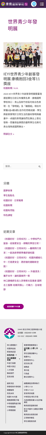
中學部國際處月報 (14, 403)
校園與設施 (11, 348)
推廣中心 (27, 357)
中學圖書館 (11, 407)
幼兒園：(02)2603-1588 (27, 333)
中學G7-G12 (29, 390)
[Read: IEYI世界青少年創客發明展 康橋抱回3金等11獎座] (23, 55)
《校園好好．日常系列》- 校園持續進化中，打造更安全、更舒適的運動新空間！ (22, 262)
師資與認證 (11, 352)
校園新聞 (7, 88)
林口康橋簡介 (12, 345)
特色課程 (7, 215)
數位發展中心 (29, 377)
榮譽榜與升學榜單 (14, 387)
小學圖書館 (11, 410)
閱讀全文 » (8, 133)
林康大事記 (11, 366)
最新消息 (10, 383)
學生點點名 (8, 195)
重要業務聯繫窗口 (31, 345)
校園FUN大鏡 (12, 397)
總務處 (26, 367)
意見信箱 (10, 376)
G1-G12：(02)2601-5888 (27, 336)
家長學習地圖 (29, 393)
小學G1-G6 (28, 387)
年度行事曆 (11, 363)
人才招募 (10, 370)
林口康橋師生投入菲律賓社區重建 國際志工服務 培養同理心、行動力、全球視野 (22, 285)
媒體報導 (10, 390)
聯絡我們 (10, 373)
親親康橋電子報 (13, 400)
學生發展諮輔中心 (31, 353)
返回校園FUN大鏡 (13, 306)
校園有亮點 (8, 210)
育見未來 (10, 393)
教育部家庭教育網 (31, 405)
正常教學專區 (29, 418)
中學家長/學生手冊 (31, 397)
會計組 (26, 370)
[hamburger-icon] (42, 4)
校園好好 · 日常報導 (13, 200)
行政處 (26, 373)
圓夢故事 (7, 190)
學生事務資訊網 (30, 421)
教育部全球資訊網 (31, 414)
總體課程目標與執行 (31, 383)
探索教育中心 (29, 360)
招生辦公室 (28, 363)
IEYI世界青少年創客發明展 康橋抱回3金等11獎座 (21, 79)
